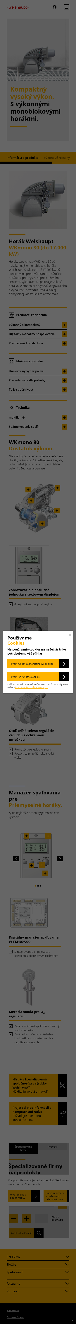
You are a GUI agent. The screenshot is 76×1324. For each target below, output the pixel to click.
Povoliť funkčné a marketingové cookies (31, 663)
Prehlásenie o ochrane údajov (31, 687)
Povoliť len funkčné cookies (24, 676)
